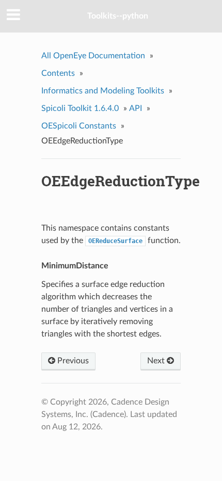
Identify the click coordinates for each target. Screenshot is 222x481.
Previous (72, 361)
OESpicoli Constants (78, 126)
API (135, 108)
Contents (58, 73)
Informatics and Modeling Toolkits (102, 91)
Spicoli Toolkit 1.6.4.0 (80, 108)
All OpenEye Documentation (93, 56)
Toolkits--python (117, 16)
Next (157, 361)
